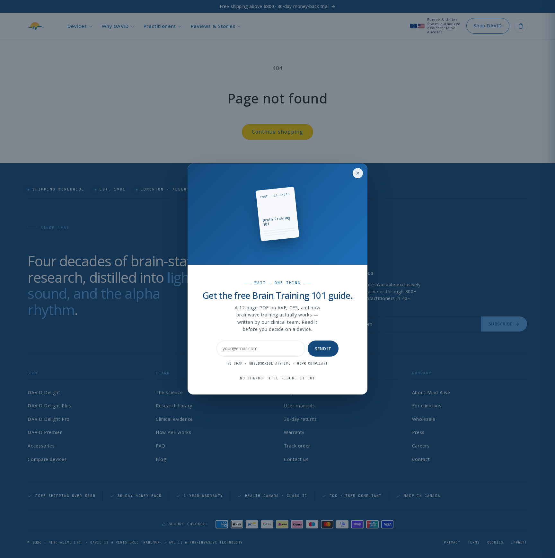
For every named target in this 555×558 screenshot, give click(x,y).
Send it (323, 348)
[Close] (358, 173)
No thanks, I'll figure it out (277, 378)
